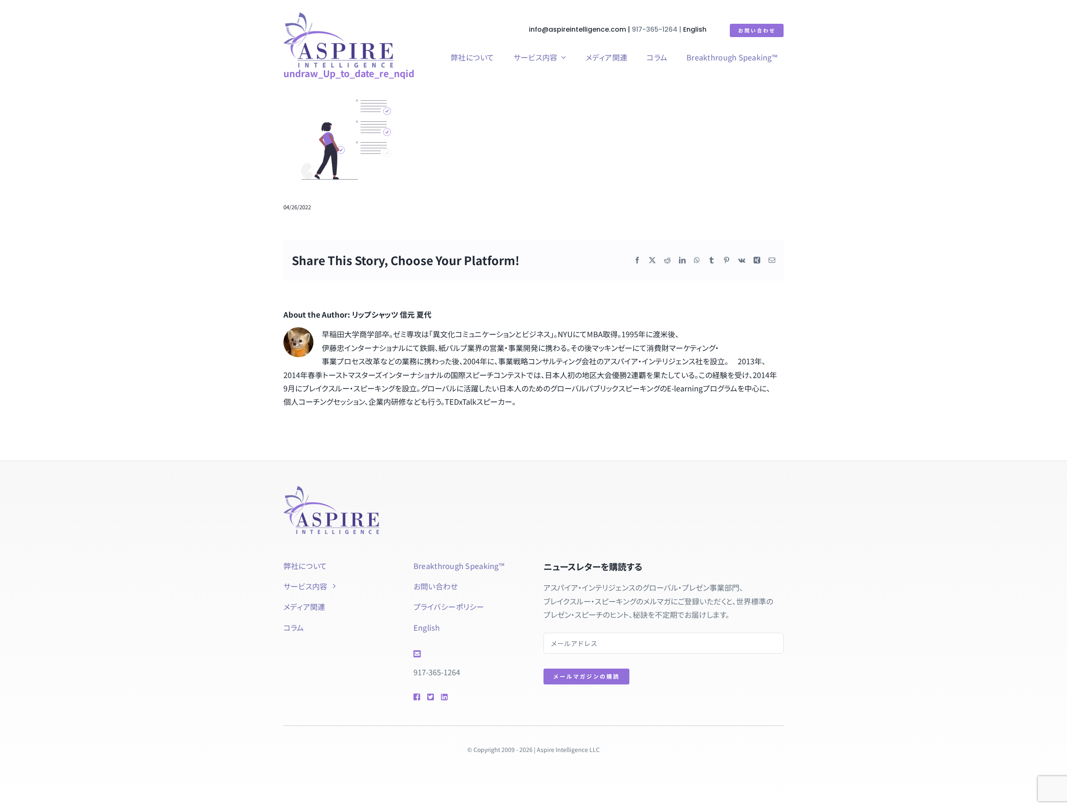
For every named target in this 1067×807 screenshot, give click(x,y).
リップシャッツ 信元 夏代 (391, 314)
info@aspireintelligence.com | (580, 29)
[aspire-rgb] (338, 16)
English (694, 29)
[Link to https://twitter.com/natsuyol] (430, 697)
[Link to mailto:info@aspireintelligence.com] (466, 654)
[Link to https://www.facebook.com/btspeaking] (416, 697)
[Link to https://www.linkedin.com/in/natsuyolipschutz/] (456, 697)
